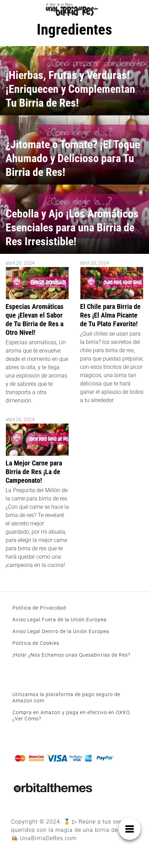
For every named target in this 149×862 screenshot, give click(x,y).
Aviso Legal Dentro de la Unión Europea (60, 631)
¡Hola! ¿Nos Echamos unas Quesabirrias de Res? (71, 655)
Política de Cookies (35, 643)
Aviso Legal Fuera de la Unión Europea (59, 619)
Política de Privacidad (39, 608)
